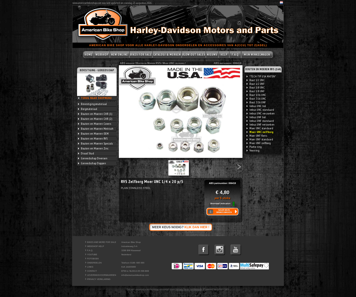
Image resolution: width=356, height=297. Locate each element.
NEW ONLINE (119, 54)
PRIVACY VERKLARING (98, 279)
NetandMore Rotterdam (189, 289)
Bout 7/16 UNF (257, 102)
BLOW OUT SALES (193, 54)
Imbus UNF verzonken (262, 124)
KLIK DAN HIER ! (196, 227)
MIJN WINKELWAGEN (257, 54)
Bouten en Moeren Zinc (95, 148)
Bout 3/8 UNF (257, 91)
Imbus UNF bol (257, 117)
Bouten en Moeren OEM (95, 133)
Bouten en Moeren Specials (97, 143)
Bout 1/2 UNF (257, 84)
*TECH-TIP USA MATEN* (262, 76)
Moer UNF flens (258, 135)
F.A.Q (235, 54)
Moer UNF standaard (261, 139)
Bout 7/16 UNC (257, 98)
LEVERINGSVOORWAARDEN (101, 275)
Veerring (254, 150)
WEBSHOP (102, 54)
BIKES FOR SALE (141, 54)
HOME (89, 54)
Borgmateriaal (89, 109)
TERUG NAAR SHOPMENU (96, 98)
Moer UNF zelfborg (260, 143)
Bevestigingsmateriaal (94, 104)
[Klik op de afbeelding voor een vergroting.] (180, 111)
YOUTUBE (92, 254)
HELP (224, 54)
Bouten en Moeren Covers (96, 124)
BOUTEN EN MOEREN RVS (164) (263, 69)
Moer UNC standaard (261, 128)
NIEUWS (212, 54)
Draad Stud (87, 153)
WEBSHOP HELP (95, 246)
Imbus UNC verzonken (262, 113)
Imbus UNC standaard (261, 110)
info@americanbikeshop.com (135, 275)
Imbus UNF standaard (261, 121)
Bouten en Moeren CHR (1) (96, 114)
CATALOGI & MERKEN (167, 54)
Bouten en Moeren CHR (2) (96, 119)
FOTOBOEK (93, 258)
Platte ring (255, 147)
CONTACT (92, 271)
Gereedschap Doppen (93, 163)
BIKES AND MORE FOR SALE (101, 242)
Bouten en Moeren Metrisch (97, 128)
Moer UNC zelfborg (173, 63)
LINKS (90, 267)
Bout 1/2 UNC (257, 80)
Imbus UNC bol (257, 106)
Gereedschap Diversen (94, 158)
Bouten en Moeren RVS (94, 138)
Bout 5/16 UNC (257, 95)
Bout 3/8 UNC (257, 87)
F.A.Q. (90, 250)
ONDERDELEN (94, 263)
